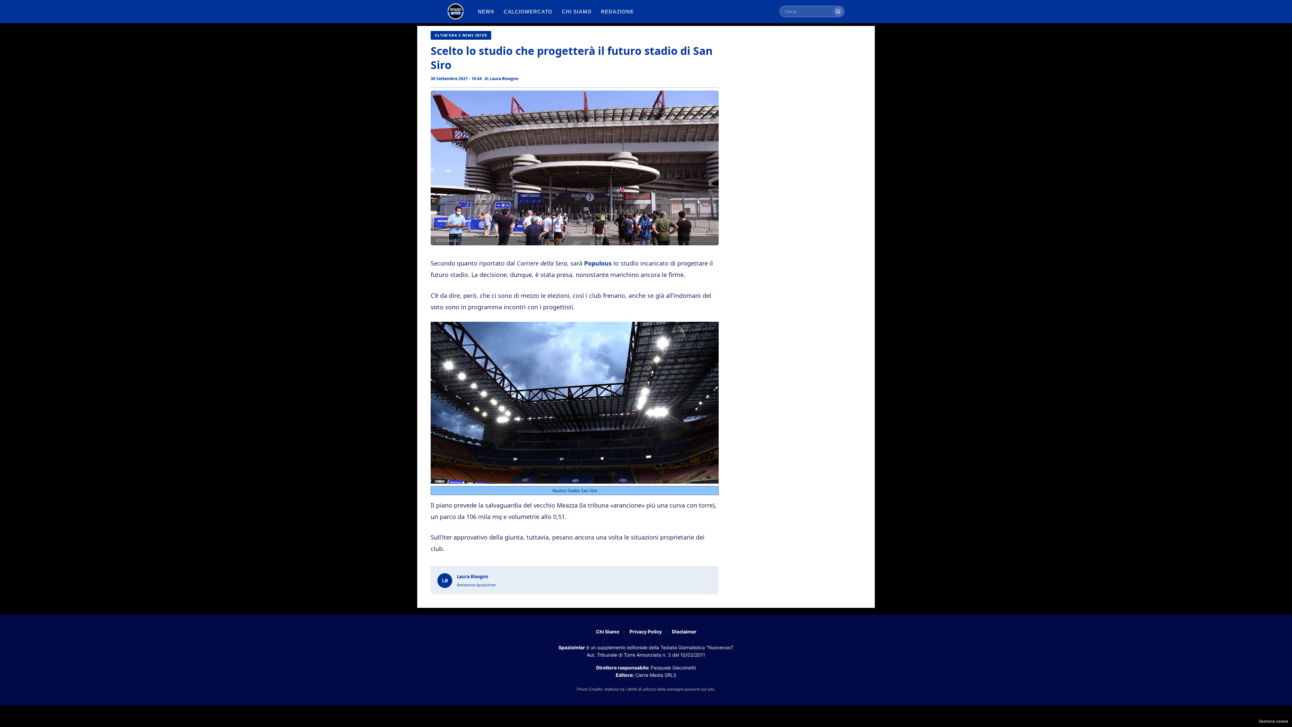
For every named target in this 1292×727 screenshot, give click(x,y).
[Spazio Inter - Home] (455, 11)
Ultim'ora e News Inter (461, 35)
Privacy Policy (646, 631)
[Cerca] (838, 11)
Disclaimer (684, 631)
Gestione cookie (1273, 721)
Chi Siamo (607, 631)
